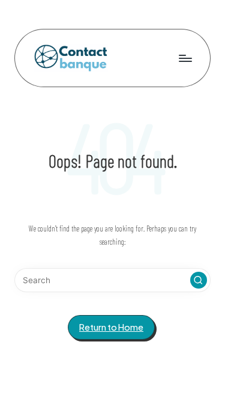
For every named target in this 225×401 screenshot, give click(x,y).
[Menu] (185, 58)
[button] (198, 280)
